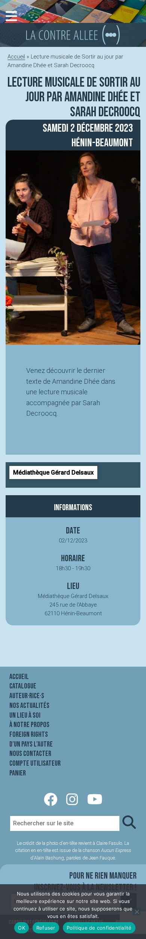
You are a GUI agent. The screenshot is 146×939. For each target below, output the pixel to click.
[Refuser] (136, 911)
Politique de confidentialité (99, 928)
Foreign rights (28, 734)
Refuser (45, 928)
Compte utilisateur (35, 763)
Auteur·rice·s (26, 695)
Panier (17, 773)
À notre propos (29, 724)
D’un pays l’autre (31, 744)
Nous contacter (30, 753)
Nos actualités (29, 705)
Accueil (16, 56)
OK (21, 928)
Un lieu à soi (24, 715)
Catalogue (22, 686)
